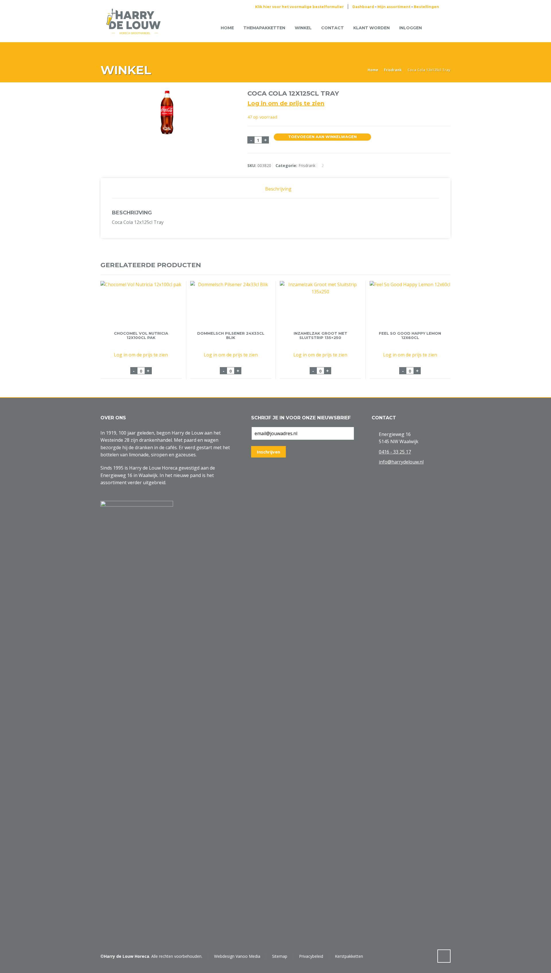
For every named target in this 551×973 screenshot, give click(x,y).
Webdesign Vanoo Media (237, 956)
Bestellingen (426, 7)
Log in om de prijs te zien (285, 103)
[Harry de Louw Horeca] (133, 27)
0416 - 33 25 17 (395, 452)
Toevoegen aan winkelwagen (322, 137)
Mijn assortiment (393, 7)
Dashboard (363, 7)
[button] (7, 965)
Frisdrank (393, 69)
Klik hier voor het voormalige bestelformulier (299, 7)
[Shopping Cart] (435, 27)
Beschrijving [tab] (278, 189)
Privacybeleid (311, 956)
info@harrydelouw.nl (401, 462)
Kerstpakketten (349, 956)
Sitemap (279, 956)
